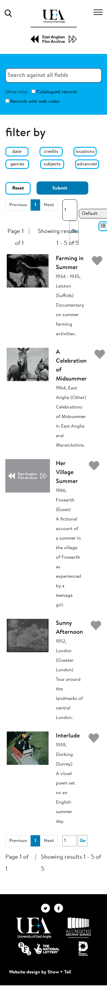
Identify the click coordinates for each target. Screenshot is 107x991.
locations (85, 151)
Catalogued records (56, 92)
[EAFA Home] (54, 26)
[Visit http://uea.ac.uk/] (33, 927)
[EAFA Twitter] (47, 907)
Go (83, 840)
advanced (87, 164)
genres (17, 164)
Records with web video (34, 101)
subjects (52, 164)
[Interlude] (27, 747)
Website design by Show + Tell (40, 972)
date (16, 151)
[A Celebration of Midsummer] (27, 364)
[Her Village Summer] (27, 475)
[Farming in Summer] (27, 270)
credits (51, 151)
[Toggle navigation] (98, 13)
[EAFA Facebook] (60, 907)
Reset (18, 188)
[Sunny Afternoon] (27, 635)
